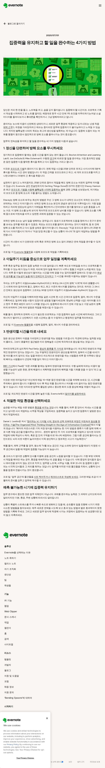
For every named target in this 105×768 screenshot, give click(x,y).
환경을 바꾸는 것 (43, 407)
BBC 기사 (8, 366)
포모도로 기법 (17, 168)
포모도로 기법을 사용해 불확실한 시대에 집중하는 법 (37, 189)
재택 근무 (8, 127)
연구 (52, 158)
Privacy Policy (13, 744)
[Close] (47, 718)
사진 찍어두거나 (42, 477)
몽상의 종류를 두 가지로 (51, 348)
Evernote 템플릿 (22, 252)
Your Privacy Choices (25, 758)
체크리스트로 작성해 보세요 (64, 477)
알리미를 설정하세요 (75, 393)
